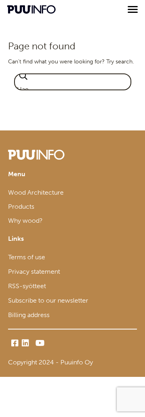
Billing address (29, 315)
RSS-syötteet (27, 286)
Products (21, 206)
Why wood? (25, 220)
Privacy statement (34, 271)
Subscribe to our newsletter (48, 300)
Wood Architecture (36, 192)
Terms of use (26, 257)
